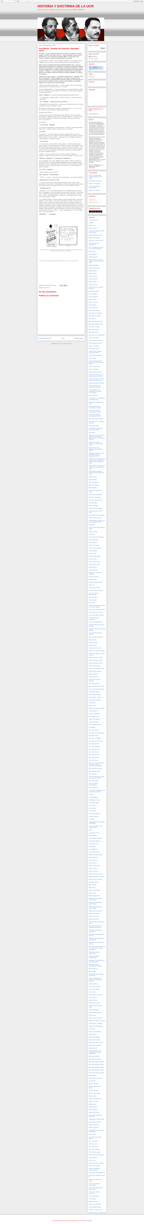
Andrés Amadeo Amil (94, 268)
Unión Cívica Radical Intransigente (94, 1184)
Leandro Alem (92, 810)
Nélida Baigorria (93, 968)
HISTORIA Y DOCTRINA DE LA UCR (66, 6)
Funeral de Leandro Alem (95, 622)
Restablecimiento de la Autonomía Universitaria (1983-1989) (95, 1052)
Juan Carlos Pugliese (94, 746)
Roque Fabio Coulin (94, 1112)
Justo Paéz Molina (93, 780)
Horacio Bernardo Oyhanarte (96, 689)
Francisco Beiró (93, 597)
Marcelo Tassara (93, 871)
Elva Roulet (92, 534)
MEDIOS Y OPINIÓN (94, 190)
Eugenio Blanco (93, 567)
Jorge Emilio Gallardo (94, 719)
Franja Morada (93, 600)
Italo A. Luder (92, 705)
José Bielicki (92, 727)
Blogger (90, 1220)
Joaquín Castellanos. (94, 713)
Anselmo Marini (93, 276)
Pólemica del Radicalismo (95, 1026)
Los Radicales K (93, 835)
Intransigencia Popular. (95, 700)
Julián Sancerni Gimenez (95, 768)
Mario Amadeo (92, 884)
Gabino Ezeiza (92, 639)
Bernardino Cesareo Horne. (96, 324)
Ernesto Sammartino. (94, 561)
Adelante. (91, 222)
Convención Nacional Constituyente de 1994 (95, 415)
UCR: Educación (93, 1144)
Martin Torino (92, 893)
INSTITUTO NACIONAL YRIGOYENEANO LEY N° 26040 (95, 177)
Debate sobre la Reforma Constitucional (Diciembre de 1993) (96, 473)
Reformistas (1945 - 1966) (96, 1042)
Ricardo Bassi (92, 1081)
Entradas (93, 199)
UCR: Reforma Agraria (95, 1152)
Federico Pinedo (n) (94, 576)
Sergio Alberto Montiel (94, 1122)
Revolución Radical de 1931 (96, 1067)
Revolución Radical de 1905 (96, 1064)
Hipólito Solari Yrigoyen (95, 671)
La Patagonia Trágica (94, 800)
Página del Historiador (94, 183)
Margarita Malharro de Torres (96, 876)
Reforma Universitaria (94, 1039)
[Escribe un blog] (61, 285)
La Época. (91, 794)
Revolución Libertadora (95, 1059)
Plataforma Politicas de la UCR (97, 1020)
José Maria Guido (93, 735)
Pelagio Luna (92, 1015)
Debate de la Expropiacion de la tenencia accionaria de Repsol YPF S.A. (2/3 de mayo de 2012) (97, 437)
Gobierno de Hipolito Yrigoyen (97, 650)
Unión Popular (92, 1198)
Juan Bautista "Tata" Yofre (95, 741)
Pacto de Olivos (93, 997)
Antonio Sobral (93, 281)
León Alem (91, 819)
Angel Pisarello (93, 273)
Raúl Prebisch (92, 1034)
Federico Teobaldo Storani (96, 582)
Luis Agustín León (93, 843)
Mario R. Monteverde (94, 890)
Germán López (93, 645)
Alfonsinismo (92, 251)
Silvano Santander (93, 1127)
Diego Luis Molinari (94, 485)
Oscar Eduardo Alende (95, 986)
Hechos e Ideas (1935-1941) (96, 668)
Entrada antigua (79, 338)
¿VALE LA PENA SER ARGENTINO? (94, 187)
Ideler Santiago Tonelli (94, 694)
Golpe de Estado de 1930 (95, 657)
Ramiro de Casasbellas (95, 1031)
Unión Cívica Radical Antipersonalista (94, 1169)
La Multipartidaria (93, 797)
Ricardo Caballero (93, 1083)
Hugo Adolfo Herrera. (94, 691)
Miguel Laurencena (94, 916)
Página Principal (93, 1000)
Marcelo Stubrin (93, 868)
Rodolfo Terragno (93, 1101)
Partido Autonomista (94, 1003)
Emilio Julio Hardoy (94, 545)
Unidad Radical (93, 1157)
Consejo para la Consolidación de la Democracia (97, 398)
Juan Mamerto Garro (94, 754)
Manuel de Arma (93, 860)
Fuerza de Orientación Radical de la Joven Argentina (97, 606)
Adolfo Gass (92, 225)
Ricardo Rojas (92, 1096)
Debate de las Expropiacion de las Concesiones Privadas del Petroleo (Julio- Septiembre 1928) (97, 461)
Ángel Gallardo (93, 270)
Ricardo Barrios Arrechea (95, 1078)
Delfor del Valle (93, 479)
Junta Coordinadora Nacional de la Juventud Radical (96, 777)
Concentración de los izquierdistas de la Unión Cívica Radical (95, 391)
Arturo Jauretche (93, 302)
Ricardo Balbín (93, 1075)
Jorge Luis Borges (93, 722)
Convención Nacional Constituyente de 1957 (95, 411)
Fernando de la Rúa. (94, 587)
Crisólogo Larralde (94, 425)
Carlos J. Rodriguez (94, 346)
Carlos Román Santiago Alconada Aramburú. (95, 352)
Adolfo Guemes (93, 228)
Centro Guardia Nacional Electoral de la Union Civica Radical (96, 362)
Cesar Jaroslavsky (93, 369)
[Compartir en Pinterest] (66, 285)
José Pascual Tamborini (95, 738)
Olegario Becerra (93, 983)
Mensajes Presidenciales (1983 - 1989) (95, 907)
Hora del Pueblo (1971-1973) (96, 686)
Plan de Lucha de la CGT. (95, 1018)
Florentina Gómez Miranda (96, 590)
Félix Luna (91, 585)
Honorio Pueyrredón (94, 683)
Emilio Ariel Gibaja (93, 539)
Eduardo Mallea (93, 502)
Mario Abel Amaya (93, 882)
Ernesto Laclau (93, 559)
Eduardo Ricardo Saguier (95, 508)
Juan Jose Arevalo (93, 752)
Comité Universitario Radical (96, 383)
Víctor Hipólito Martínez (95, 1207)
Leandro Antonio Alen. (94, 813)
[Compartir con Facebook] (65, 285)
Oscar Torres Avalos (94, 989)
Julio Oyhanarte (93, 774)
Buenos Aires (95, 68)
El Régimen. (92, 524)
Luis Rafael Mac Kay (94, 852)
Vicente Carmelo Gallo (95, 1204)
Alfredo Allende (93, 254)
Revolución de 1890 (94, 1056)
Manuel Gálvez (93, 863)
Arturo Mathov (92, 305)
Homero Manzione (94, 676)
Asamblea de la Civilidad (95, 313)
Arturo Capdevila (93, 296)
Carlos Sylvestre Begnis (95, 355)
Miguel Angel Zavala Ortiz (95, 911)
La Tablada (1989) (93, 802)
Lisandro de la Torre (94, 833)
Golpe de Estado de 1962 (95, 660)
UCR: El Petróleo (93, 1146)
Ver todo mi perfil (93, 59)
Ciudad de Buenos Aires (95, 372)
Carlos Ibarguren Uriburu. (95, 343)
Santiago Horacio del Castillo (96, 1119)
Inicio (62, 338)
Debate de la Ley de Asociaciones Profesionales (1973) (96, 444)
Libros (90, 830)
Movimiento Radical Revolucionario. (94, 957)
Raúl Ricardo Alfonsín (94, 1037)
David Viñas (92, 432)
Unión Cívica (92, 1160)
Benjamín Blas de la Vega (95, 321)
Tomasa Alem (92, 1134)
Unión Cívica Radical (94, 1165)
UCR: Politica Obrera (94, 1149)
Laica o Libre (92, 805)
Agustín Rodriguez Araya (95, 235)
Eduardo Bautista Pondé (95, 494)
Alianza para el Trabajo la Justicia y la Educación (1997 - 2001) (97, 261)
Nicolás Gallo (92, 971)
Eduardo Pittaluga (93, 505)
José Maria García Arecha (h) (96, 732)
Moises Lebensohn (94, 919)
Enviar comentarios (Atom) (64, 343)
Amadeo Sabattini (93, 265)
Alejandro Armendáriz (94, 237)
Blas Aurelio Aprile (93, 332)
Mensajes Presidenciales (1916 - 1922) (95, 899)
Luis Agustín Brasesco (94, 841)
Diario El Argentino (94, 482)
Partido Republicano (94, 1009)
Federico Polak (93, 579)
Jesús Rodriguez (93, 711)
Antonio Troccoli (93, 284)
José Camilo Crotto (94, 730)
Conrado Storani (93, 395)
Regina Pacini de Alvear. (95, 1045)
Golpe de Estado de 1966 (95, 663)
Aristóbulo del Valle (94, 291)
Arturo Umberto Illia (94, 310)
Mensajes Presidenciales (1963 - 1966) (95, 903)
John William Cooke (94, 716)
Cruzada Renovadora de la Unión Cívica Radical (96, 429)
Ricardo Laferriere (93, 1090)
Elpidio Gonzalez (93, 531)
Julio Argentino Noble (94, 771)
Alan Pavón (93, 56)
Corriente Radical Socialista (96, 418)
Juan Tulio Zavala (93, 760)
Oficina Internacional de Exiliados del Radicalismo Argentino (95, 980)
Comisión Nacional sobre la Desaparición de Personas (96, 375)
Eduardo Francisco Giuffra (96, 500)
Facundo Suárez (93, 570)
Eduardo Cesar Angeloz (95, 497)
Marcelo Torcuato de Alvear (96, 874)
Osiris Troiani (92, 992)
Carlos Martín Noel (94, 348)
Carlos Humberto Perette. (95, 340)
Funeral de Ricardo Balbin (96, 637)
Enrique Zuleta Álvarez (95, 556)
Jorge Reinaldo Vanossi (95, 724)
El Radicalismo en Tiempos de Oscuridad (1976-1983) (97, 521)
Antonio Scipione (93, 279)
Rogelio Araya (92, 1104)
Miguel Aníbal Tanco (94, 913)
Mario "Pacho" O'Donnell (95, 879)
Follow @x (91, 76)
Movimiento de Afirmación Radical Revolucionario (95, 926)
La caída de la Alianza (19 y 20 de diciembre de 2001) (97, 791)
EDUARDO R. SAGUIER (95, 181)
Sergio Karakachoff (94, 1124)
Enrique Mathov (93, 550)
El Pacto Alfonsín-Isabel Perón (97, 515)
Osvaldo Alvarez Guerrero (95, 994)
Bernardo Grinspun (94, 329)
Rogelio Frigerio (93, 1107)
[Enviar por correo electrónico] (60, 285)
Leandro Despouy (93, 816)
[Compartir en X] (63, 285)
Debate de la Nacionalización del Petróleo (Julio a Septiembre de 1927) (96, 455)
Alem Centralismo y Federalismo (94, 244)
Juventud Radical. (93, 787)
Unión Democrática (94, 1196)
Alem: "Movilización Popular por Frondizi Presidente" (96, 248)
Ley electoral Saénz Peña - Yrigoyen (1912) (96, 826)
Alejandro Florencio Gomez (96, 240)
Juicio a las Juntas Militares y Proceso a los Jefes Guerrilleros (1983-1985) (96, 764)
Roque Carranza (93, 1109)
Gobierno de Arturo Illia (95, 648)
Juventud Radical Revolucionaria (93, 784)
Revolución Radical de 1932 (96, 1070)
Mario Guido (92, 887)
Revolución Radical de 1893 (96, 1061)
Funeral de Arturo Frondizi (96, 612)
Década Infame (93, 476)
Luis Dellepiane (93, 849)
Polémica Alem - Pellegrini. (96, 1023)
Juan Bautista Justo (94, 743)
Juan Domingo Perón (94, 749)
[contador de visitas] (95, 212)
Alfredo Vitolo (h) (93, 257)
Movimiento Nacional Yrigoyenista (94, 952)
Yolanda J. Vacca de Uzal (95, 1209)
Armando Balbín (93, 294)
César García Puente (94, 366)
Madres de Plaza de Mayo (96, 854)
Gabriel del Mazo (93, 642)
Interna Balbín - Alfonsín (95, 697)
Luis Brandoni (92, 846)
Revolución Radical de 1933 (96, 1072)
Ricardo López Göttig (94, 1093)
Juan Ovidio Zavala (94, 757)
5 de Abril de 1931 (93, 220)
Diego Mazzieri (93, 487)
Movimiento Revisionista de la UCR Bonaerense (96, 961)
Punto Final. (92, 1029)
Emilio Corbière (93, 542)
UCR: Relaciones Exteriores (96, 1154)
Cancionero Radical (94, 337)
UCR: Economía (93, 1141)
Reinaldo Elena (93, 1048)
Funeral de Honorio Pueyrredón (94, 618)
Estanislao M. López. (94, 564)
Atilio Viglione (92, 318)
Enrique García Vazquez (95, 548)
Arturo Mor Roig (93, 307)
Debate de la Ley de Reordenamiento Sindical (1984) (95, 449)
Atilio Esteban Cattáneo (95, 315)
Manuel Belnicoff (93, 857)
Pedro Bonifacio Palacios (95, 1012)
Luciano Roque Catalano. (95, 838)
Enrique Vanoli (92, 553)
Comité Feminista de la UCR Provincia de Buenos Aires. (96, 379)
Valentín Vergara (93, 1201)
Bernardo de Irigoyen (94, 326)
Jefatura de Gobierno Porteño (97, 708)
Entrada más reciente (45, 338)
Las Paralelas (92, 808)
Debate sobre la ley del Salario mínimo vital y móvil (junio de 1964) (97, 467)
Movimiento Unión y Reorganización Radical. (95, 965)
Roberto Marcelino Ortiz (95, 1098)
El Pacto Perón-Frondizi (95, 518)
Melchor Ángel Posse (94, 895)
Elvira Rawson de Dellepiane (96, 537)
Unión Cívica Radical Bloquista (97, 1172)
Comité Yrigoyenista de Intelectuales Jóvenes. (95, 386)
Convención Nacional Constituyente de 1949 (95, 407)
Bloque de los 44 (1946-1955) (97, 335)
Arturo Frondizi (93, 299)
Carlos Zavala (92, 358)
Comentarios (94, 202)
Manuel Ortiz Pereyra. (94, 865)
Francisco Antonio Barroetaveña (93, 593)
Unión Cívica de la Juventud (96, 1163)
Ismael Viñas (92, 702)
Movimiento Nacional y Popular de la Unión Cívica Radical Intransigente (97, 948)
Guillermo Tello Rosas (94, 665)
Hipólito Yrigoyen (93, 674)
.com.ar (97, 67)
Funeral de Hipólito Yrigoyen (96, 615)
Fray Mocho (47, 287)
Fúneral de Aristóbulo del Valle (97, 609)
